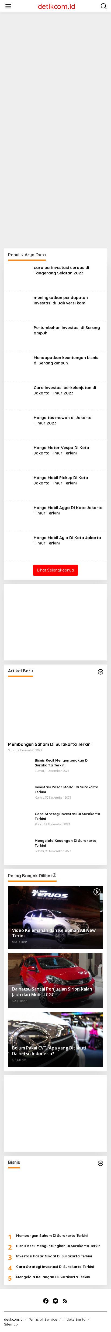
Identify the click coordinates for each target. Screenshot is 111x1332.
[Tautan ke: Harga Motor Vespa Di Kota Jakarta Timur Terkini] (19, 455)
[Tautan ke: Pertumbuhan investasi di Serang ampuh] (19, 335)
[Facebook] (45, 1300)
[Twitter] (55, 1300)
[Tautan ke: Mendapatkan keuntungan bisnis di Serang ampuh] (19, 365)
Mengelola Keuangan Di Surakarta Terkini (65, 843)
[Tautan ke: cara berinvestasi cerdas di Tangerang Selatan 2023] (19, 275)
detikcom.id (56, 6)
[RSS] (65, 1300)
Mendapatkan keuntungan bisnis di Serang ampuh (66, 360)
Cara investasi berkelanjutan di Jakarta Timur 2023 (65, 390)
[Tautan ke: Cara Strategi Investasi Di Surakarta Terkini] (19, 822)
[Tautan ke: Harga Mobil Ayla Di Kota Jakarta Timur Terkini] (19, 545)
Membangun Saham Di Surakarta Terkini (50, 744)
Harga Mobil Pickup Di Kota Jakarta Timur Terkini (61, 480)
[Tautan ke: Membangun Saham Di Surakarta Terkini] (55, 709)
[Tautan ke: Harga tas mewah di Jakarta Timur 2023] (19, 425)
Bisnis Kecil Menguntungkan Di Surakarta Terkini (61, 762)
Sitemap (11, 1324)
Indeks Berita (74, 1319)
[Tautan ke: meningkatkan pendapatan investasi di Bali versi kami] (19, 305)
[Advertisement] (55, 72)
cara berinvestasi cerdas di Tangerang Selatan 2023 (61, 270)
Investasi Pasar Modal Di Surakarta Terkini (66, 789)
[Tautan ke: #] (100, 672)
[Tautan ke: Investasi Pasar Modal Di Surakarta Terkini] (19, 795)
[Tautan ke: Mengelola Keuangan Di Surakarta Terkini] (19, 849)
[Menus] (8, 6)
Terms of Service (43, 1319)
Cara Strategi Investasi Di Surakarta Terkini (67, 816)
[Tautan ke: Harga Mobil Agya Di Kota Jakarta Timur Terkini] (19, 515)
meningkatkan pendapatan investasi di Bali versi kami (61, 300)
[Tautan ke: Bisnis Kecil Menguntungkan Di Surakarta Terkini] (19, 768)
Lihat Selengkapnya (55, 570)
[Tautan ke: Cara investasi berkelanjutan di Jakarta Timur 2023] (19, 395)
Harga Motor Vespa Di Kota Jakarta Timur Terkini (61, 450)
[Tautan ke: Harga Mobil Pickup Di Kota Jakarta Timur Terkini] (19, 485)
